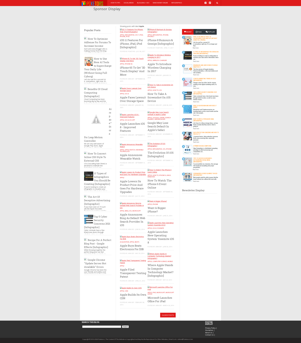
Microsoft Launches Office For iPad (160, 299)
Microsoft (136, 211)
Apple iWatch (130, 150)
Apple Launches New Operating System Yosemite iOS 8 (161, 237)
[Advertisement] (150, 17)
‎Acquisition (124, 242)
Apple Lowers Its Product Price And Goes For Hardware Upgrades (132, 187)
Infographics (176, 3)
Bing (127, 211)
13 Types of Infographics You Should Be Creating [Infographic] (206, 52)
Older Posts (168, 315)
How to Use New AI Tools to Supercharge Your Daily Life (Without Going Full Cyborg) (205, 38)
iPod (128, 36)
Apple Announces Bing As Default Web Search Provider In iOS (132, 220)
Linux (169, 175)
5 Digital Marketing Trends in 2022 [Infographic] (204, 79)
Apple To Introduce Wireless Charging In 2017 (159, 67)
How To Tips (115, 3)
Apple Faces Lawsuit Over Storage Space (133, 99)
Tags (200, 32)
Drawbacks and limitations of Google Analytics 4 (205, 66)
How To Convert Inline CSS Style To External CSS (95, 157)
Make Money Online (160, 3)
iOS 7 (137, 35)
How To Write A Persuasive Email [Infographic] (203, 120)
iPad (141, 35)
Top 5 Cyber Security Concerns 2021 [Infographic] (205, 93)
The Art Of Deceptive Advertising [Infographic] (97, 200)
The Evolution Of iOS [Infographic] (161, 154)
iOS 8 (127, 94)
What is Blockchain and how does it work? (205, 106)
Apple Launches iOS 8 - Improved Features (132, 127)
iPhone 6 (162, 175)
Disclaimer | (210, 330)
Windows (151, 177)
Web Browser (159, 119)
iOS (160, 90)
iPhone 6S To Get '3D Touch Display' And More (132, 71)
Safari (162, 118)
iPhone (122, 36)
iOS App (132, 120)
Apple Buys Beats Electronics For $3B (132, 247)
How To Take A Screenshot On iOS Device (159, 97)
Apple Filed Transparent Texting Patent (133, 273)
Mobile (170, 261)
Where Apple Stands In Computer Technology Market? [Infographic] (160, 270)
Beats (137, 242)
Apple (122, 35)
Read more (196, 48)
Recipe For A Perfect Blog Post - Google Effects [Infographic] (97, 243)
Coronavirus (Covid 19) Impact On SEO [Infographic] (205, 174)
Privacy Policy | (211, 328)
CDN (126, 291)
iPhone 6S (129, 64)
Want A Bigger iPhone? (157, 209)
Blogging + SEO (143, 3)
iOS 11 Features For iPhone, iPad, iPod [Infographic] (131, 43)
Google (156, 118)
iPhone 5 (151, 36)
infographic (130, 35)
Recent (189, 32)
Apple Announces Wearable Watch (131, 156)
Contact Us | (210, 335)
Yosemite (160, 228)
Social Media (129, 3)
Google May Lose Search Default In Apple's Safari (158, 126)
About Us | (209, 332)
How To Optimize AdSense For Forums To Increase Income (97, 42)
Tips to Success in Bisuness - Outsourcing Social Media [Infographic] (203, 160)
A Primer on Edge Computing (202, 146)
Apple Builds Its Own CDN (133, 296)
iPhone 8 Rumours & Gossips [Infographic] (161, 41)
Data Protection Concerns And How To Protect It (206, 133)
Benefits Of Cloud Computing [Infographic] (95, 93)
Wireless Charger (160, 60)
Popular (211, 32)
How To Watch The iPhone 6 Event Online (160, 184)
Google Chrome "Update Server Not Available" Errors (95, 263)
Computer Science (160, 261)
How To (156, 90)
